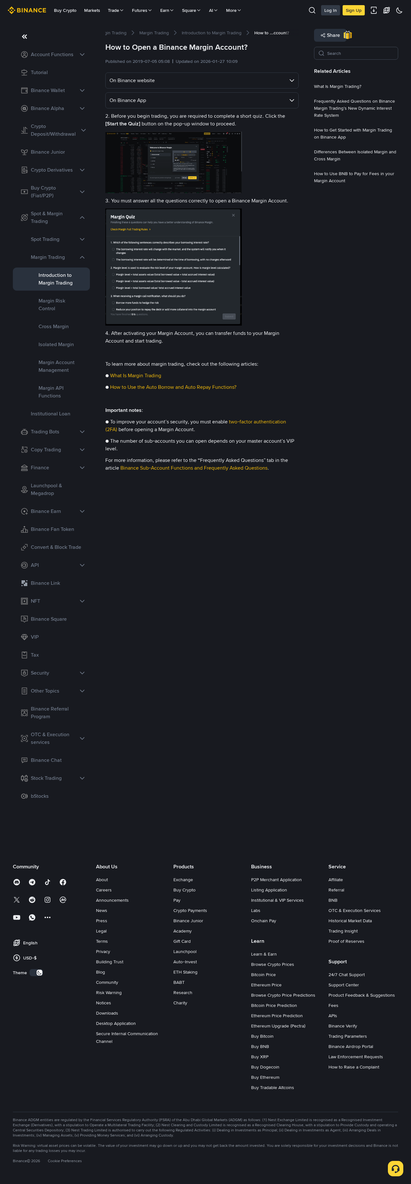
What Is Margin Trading (135, 375)
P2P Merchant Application (276, 879)
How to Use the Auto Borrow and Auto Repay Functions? (173, 387)
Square (189, 10)
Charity (180, 1003)
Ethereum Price (266, 985)
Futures (139, 10)
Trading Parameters (347, 1036)
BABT (179, 982)
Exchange (183, 879)
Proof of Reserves (346, 941)
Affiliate (335, 879)
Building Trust (109, 962)
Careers (104, 890)
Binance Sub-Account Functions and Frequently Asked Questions (193, 467)
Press (101, 921)
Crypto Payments (190, 910)
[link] (51, 54)
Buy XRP (259, 1057)
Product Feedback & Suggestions (361, 995)
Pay (176, 900)
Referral (336, 890)
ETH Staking (185, 972)
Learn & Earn (264, 954)
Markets (92, 10)
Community (107, 982)
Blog (100, 972)
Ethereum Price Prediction (277, 1015)
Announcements (112, 900)
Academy (182, 931)
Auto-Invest (185, 962)
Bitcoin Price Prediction (274, 1005)
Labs (255, 910)
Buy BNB (260, 1046)
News (101, 910)
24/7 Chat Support (346, 974)
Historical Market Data (350, 921)
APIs (332, 1015)
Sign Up (354, 10)
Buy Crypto (65, 10)
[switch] (36, 972)
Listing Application (269, 890)
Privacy (103, 951)
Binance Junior (188, 921)
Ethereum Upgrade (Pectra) (278, 1026)
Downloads (107, 1013)
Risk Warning (109, 992)
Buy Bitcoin (262, 1036)
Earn (164, 10)
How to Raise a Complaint (353, 1067)
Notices (103, 1003)
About (102, 879)
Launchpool (185, 951)
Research (182, 992)
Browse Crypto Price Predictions (283, 995)
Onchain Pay (263, 921)
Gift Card (182, 941)
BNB (332, 900)
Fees (333, 1005)
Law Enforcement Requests (355, 1057)
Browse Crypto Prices (272, 964)
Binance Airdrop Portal (350, 1046)
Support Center (343, 985)
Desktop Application (116, 1023)
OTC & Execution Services (354, 910)
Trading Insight (343, 931)
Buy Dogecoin (265, 1067)
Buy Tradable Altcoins (272, 1087)
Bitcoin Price (263, 974)
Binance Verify (342, 1026)
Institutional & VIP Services (277, 900)
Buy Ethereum (265, 1077)
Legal (101, 931)
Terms (102, 941)
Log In (330, 10)
